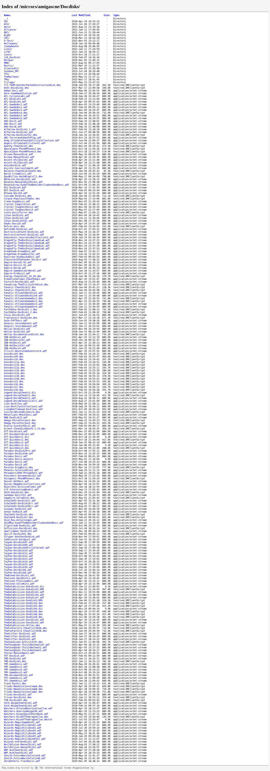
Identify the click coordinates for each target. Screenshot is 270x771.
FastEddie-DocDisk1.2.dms (20, 312)
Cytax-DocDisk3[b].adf (18, 220)
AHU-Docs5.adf (13, 121)
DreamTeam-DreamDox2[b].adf (22, 254)
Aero (6, 27)
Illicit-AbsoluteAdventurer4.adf (25, 351)
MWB (6, 63)
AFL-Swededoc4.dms (15, 112)
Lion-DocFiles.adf (15, 403)
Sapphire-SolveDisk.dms (19, 498)
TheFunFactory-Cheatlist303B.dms (25, 631)
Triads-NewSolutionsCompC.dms (23, 691)
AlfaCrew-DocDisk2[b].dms (20, 135)
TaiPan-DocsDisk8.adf (18, 572)
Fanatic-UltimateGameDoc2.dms (23, 301)
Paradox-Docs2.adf (15, 462)
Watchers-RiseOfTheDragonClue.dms (26, 716)
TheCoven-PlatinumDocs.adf (21, 581)
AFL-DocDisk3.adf (15, 99)
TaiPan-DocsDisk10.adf (18, 550)
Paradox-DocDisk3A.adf (18, 453)
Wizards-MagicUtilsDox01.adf (22, 725)
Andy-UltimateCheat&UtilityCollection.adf (31, 140)
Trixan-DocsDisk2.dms (18, 697)
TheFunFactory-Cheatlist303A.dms (25, 628)
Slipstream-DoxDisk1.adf (20, 525)
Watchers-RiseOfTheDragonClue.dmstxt (28, 719)
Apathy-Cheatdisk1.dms (18, 146)
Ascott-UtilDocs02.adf (18, 160)
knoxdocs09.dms (13, 356)
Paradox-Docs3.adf (15, 464)
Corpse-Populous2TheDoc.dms (22, 198)
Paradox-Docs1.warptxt (18, 459)
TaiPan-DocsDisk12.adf (18, 556)
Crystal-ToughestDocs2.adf (21, 207)
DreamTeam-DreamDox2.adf (20, 251)
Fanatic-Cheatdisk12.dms (20, 287)
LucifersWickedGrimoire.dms (22, 412)
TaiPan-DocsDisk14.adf (18, 561)
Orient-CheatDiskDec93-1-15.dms (24, 428)
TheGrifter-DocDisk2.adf (20, 636)
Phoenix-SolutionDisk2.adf (21, 470)
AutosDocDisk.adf (15, 165)
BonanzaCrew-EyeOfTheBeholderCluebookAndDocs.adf (36, 184)
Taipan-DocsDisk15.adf (18, 564)
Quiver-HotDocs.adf (16, 481)
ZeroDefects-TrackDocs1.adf (22, 761)
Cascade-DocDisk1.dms (18, 196)
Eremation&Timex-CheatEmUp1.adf (24, 279)
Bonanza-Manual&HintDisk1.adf (23, 182)
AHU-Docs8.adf (13, 126)
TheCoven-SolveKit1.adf (19, 583)
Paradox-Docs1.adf (15, 456)
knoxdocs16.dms (13, 384)
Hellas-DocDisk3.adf (17, 329)
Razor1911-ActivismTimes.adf (22, 486)
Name (7, 15)
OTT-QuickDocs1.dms (16, 439)
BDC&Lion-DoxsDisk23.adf (20, 179)
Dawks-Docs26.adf (15, 223)
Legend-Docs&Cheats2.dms (20, 395)
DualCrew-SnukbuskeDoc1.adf (22, 256)
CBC (6, 38)
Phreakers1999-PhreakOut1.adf (23, 473)
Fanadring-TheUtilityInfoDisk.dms (26, 284)
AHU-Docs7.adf (13, 123)
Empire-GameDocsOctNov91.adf (22, 270)
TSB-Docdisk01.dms (15, 700)
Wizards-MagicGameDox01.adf (22, 722)
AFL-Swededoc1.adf (15, 104)
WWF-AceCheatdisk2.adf (18, 752)
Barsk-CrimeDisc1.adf (18, 173)
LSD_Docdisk (11, 57)
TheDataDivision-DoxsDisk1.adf (24, 619)
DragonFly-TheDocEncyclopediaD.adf (27, 248)
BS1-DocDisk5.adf (15, 187)
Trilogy (9, 82)
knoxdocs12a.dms (14, 367)
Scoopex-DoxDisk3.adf (18, 509)
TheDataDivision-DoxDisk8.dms (23, 614)
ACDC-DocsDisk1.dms (16, 87)
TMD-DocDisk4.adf (15, 658)
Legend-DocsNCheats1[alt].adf (23, 401)
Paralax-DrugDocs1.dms (18, 467)
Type (116, 15)
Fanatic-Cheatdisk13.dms (20, 290)
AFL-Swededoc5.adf (15, 115)
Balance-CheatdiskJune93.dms (22, 171)
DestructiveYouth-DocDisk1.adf (24, 232)
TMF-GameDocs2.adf (15, 667)
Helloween (10, 43)
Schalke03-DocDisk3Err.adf (21, 506)
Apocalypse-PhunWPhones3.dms (22, 151)
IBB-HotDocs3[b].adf (17, 345)
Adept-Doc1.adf (13, 90)
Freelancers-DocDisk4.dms (20, 317)
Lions (7, 49)
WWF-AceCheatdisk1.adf (18, 750)
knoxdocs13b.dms (14, 376)
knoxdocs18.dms (13, 389)
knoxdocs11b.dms (14, 365)
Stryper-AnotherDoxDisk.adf (22, 536)
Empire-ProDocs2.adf (17, 273)
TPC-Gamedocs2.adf (15, 680)
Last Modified (81, 15)
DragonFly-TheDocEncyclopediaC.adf (27, 245)
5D (5, 21)
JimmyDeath (11, 46)
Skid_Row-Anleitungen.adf (20, 520)
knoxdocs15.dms (13, 381)
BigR (6, 35)
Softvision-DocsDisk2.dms (20, 528)
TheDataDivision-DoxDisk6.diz (23, 608)
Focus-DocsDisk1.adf (17, 315)
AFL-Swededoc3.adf (15, 110)
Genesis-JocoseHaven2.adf (20, 326)
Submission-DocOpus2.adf (20, 539)
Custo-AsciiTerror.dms (18, 212)
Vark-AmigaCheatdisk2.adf (20, 703)
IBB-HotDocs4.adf (15, 348)
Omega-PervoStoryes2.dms (20, 423)
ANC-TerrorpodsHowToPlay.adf (22, 137)
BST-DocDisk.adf (14, 190)
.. (5, 18)
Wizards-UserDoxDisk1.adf (20, 741)
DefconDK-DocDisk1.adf (18, 229)
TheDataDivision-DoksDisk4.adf (24, 594)
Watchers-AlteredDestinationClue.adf (28, 708)
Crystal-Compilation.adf (20, 204)
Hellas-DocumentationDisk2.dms (24, 334)
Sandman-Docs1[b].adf (18, 495)
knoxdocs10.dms (13, 359)
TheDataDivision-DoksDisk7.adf (24, 597)
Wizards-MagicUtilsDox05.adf (22, 736)
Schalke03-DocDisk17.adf (20, 500)
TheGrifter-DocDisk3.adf (20, 639)
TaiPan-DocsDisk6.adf (18, 570)
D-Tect (8, 40)
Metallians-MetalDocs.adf (20, 414)
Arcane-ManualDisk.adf (18, 154)
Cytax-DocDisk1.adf (16, 215)
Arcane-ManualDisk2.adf (19, 157)
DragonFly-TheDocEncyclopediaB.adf (27, 243)
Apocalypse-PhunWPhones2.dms (22, 148)
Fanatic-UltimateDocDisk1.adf (23, 292)
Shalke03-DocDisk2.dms (18, 514)
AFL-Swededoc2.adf (15, 107)
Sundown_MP (11, 71)
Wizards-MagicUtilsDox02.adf (22, 727)
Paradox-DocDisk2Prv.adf (20, 450)
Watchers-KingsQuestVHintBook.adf (26, 714)
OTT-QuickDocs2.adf (16, 442)
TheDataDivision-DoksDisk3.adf (24, 592)
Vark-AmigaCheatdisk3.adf (20, 705)
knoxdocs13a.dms (14, 373)
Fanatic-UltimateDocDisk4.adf (23, 295)
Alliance (9, 29)
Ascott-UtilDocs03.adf (18, 162)
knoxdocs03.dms (13, 353)
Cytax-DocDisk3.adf (16, 218)
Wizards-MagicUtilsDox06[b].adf (24, 739)
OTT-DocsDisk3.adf (15, 431)
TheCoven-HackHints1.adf (20, 578)
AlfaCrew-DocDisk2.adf (18, 132)
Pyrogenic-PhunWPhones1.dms (22, 478)
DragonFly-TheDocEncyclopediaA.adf (27, 240)
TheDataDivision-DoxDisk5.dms (23, 606)
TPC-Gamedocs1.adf (15, 678)
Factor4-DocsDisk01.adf (19, 281)
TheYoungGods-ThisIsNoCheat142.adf (27, 644)
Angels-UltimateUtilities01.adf (24, 143)
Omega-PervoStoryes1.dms (20, 420)
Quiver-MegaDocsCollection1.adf (24, 484)
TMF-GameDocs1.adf (15, 664)
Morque (8, 60)
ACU (6, 24)
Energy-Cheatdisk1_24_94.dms (22, 276)
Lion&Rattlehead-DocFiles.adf (23, 409)
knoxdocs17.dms (13, 387)
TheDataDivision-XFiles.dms (22, 625)
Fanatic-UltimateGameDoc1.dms (23, 298)
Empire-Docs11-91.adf (18, 265)
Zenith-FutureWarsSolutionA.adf (24, 755)
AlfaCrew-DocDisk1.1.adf (20, 129)
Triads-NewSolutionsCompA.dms (23, 686)
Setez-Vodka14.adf (15, 511)
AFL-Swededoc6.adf (15, 118)
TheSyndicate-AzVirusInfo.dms (23, 642)
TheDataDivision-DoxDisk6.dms (23, 611)
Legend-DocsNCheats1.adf (20, 398)
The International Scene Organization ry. (67, 767)
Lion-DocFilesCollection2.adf (23, 406)
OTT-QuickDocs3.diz (16, 445)
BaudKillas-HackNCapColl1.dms (23, 176)
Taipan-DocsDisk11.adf (18, 553)
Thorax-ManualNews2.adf (19, 653)
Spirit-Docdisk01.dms (18, 534)
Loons (7, 54)
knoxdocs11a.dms (14, 362)
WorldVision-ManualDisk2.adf (22, 747)
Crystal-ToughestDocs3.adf (21, 209)
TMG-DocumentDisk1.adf (18, 675)
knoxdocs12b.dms (14, 370)
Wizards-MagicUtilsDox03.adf (22, 730)
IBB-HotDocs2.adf (15, 337)
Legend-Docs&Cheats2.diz (20, 392)
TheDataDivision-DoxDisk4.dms (23, 603)
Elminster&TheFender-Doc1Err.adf (25, 259)
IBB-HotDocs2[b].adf (17, 340)
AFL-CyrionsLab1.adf (17, 96)
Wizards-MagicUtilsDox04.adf (22, 733)
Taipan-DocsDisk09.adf (18, 545)
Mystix (8, 65)
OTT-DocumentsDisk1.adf (19, 434)
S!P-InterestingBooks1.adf (21, 489)
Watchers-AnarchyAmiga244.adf (23, 711)
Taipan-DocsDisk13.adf (18, 558)
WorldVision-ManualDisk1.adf (22, 744)
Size (107, 15)
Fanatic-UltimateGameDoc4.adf (23, 306)
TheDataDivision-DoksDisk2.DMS (24, 589)
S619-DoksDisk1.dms (16, 492)
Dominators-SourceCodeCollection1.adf (29, 237)
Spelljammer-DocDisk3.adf (20, 531)
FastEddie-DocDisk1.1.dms (20, 309)
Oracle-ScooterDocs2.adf (20, 425)
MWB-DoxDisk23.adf (15, 417)
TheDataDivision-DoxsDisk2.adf (24, 622)
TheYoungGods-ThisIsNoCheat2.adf (25, 647)
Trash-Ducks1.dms (15, 683)
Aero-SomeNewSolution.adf (20, 93)
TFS (6, 74)
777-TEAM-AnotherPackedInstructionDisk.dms (32, 85)
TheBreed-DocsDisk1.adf (19, 575)
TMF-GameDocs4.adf (15, 669)
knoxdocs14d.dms (14, 378)
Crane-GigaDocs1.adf (17, 201)
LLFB (6, 51)
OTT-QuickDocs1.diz (16, 437)
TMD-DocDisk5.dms (15, 661)
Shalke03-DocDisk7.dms (18, 517)
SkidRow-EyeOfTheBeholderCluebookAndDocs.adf (33, 522)
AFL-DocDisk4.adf (15, 101)
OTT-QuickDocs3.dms (16, 448)
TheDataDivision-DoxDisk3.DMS (23, 600)
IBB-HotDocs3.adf (15, 342)
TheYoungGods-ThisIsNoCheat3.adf (25, 650)
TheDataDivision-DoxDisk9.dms (23, 617)
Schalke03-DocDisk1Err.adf (21, 503)
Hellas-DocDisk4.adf (17, 331)
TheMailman (11, 76)
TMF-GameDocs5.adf (15, 672)
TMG (6, 79)
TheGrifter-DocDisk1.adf (20, 633)
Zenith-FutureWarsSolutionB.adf (24, 758)
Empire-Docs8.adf (15, 268)
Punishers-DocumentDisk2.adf (22, 475)
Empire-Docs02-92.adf (18, 262)
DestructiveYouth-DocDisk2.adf (24, 234)
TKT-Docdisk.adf (14, 655)
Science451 (11, 68)
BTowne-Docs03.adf (15, 193)
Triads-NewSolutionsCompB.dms (23, 689)
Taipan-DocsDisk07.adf (18, 542)
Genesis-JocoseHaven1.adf (20, 323)
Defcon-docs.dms (14, 226)
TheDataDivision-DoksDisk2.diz (24, 586)
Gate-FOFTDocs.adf (15, 320)
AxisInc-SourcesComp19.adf (21, 168)
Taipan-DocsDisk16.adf (18, 567)
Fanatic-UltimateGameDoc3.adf (23, 304)
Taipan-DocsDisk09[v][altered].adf (27, 547)
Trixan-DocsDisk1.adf (18, 694)
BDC (6, 32)
